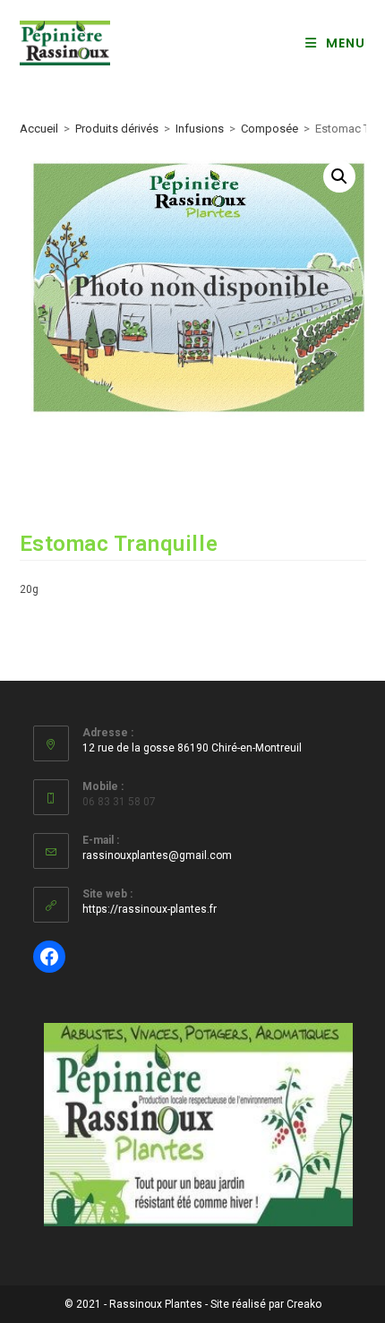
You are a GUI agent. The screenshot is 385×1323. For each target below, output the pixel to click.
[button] (339, 176)
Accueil (39, 128)
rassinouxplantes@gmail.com (157, 855)
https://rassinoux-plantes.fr (149, 909)
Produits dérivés (116, 128)
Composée (269, 128)
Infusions (199, 128)
